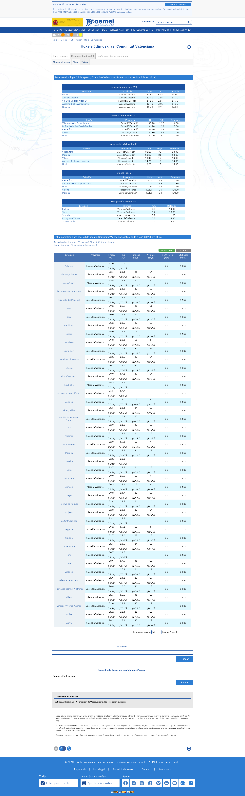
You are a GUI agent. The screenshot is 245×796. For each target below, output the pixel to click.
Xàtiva (69, 614)
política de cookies (124, 12)
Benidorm (69, 325)
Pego (69, 495)
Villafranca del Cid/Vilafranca (76, 123)
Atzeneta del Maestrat (69, 299)
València (69, 571)
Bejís (68, 316)
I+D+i (104, 30)
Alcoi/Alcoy (69, 282)
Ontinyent (69, 478)
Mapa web (79, 769)
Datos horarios (60, 56)
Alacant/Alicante (70, 97)
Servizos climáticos (75, 30)
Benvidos (147, 21)
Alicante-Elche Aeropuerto (75, 103)
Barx (69, 308)
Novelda (66, 107)
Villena (65, 132)
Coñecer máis (117, 30)
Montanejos (69, 444)
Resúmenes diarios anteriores (112, 56)
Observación (76, 39)
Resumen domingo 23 (82, 56)
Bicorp (69, 333)
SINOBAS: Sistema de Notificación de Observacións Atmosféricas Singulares (90, 701)
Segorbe (66, 215)
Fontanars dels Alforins (69, 393)
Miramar (69, 435)
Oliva (68, 469)
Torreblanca (69, 546)
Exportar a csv (183, 250)
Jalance (69, 401)
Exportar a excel (166, 250)
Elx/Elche (69, 384)
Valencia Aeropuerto (69, 580)
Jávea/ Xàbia (68, 221)
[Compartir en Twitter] (69, 748)
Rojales (66, 94)
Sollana (65, 208)
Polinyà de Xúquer (71, 218)
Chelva (69, 367)
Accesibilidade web (123, 769)
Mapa (76, 61)
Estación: (122, 646)
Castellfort (67, 129)
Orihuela (69, 486)
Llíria (69, 427)
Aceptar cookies (178, 4)
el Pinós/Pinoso (69, 376)
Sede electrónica (182, 30)
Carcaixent (69, 342)
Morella (66, 154)
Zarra (69, 622)
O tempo (58, 30)
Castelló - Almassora (69, 359)
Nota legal (99, 769)
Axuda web (165, 769)
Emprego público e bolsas (139, 30)
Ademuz (69, 265)
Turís (64, 212)
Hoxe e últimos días (93, 39)
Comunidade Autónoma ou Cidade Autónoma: (122, 670)
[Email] (56, 750)
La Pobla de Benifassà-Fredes (77, 126)
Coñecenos (94, 30)
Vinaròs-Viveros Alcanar (74, 100)
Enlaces (146, 769)
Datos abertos (163, 30)
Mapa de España (61, 61)
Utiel (64, 135)
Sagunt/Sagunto (69, 520)
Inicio (56, 39)
